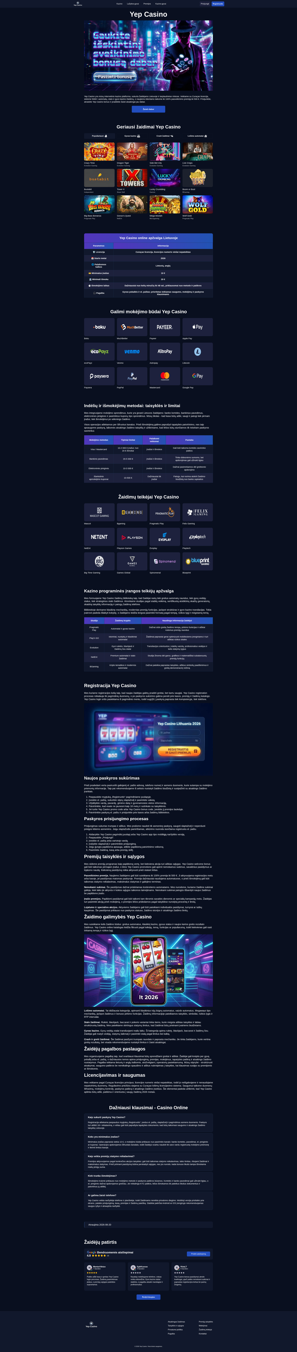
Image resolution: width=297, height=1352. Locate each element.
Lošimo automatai (195, 136)
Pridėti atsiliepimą (198, 1254)
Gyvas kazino (130, 136)
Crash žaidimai (163, 136)
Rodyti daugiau (148, 1297)
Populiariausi (98, 136)
